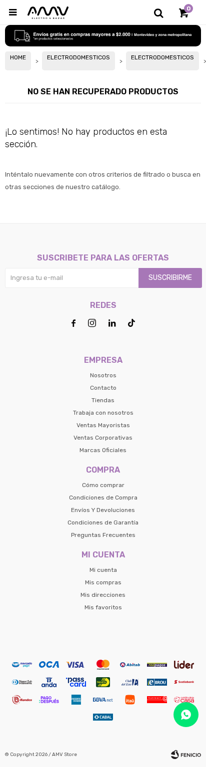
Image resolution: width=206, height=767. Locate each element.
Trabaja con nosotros (103, 412)
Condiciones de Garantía (103, 522)
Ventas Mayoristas (103, 425)
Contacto (103, 387)
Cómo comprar (103, 485)
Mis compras (103, 582)
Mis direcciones (103, 594)
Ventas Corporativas (103, 437)
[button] (158, 12)
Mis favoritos (103, 607)
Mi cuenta (103, 569)
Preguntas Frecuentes (103, 534)
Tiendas (103, 400)
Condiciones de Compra (103, 497)
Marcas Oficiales (103, 450)
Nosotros (103, 375)
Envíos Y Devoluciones (103, 510)
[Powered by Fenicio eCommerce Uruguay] (186, 754)
